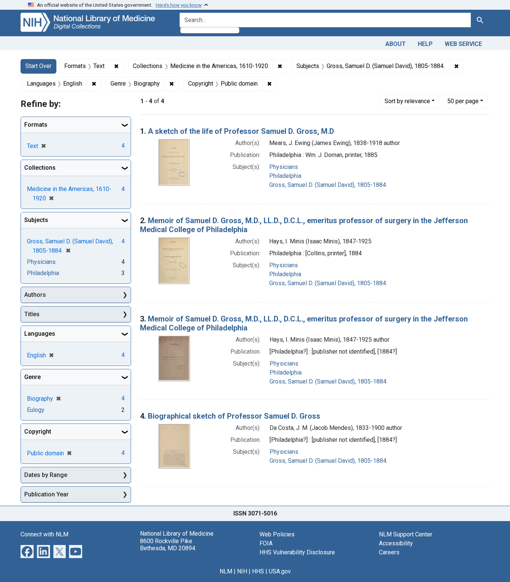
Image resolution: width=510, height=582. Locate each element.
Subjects (36, 220)
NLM (226, 571)
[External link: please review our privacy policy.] (27, 551)
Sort (407, 101)
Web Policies (277, 534)
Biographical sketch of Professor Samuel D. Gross (234, 416)
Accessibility (396, 543)
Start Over (38, 66)
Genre (32, 377)
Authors (35, 294)
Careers (389, 552)
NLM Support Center (405, 534)
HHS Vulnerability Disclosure (297, 552)
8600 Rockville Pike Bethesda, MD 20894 (167, 545)
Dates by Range (45, 474)
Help (425, 43)
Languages (39, 333)
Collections (40, 167)
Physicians (283, 166)
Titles (32, 314)
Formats (35, 124)
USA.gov (280, 571)
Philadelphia (285, 175)
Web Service (463, 43)
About (395, 43)
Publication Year (46, 494)
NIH (242, 571)
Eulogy (35, 409)
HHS (258, 571)
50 (463, 101)
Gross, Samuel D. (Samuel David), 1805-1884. (328, 184)
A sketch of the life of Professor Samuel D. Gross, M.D (241, 131)
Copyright (37, 431)
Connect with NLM (44, 534)
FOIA (266, 543)
